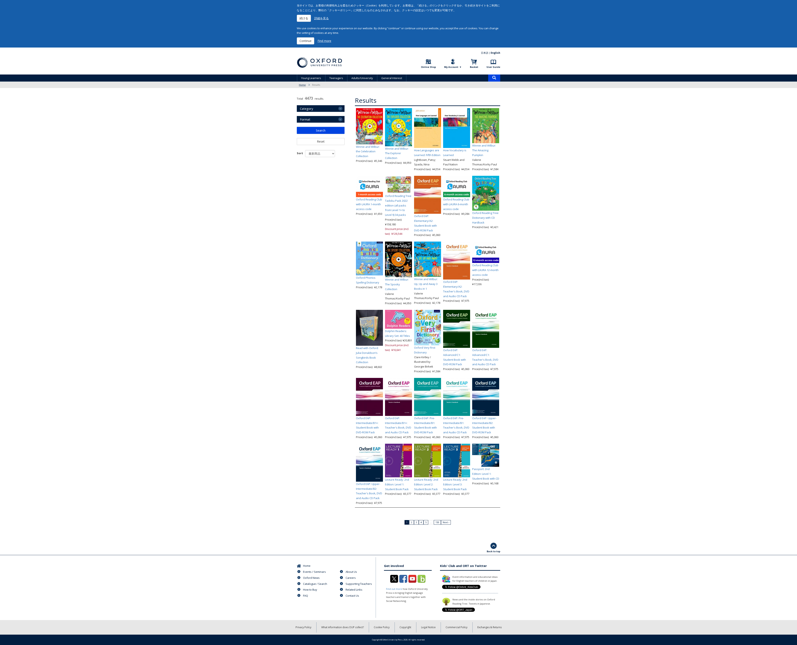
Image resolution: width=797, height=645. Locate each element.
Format (305, 119)
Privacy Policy (303, 627)
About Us (351, 572)
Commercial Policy (456, 627)
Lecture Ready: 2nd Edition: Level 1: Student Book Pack (397, 484)
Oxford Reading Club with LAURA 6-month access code (456, 204)
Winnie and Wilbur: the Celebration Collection (368, 151)
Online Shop (428, 66)
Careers (351, 578)
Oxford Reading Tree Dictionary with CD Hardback (485, 217)
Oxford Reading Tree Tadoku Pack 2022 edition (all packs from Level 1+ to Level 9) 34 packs (398, 205)
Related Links (354, 589)
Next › (446, 522)
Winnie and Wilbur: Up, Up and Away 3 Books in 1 (426, 284)
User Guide (493, 66)
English (495, 53)
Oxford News (311, 578)
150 (437, 522)
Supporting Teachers (359, 584)
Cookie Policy (382, 627)
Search (320, 130)
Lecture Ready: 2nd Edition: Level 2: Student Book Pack (426, 484)
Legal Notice (428, 627)
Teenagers (336, 78)
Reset (321, 141)
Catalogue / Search (315, 584)
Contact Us (352, 595)
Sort (300, 153)
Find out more (394, 588)
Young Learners (311, 78)
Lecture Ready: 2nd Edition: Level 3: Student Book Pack (455, 484)
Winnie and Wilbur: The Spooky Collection (397, 284)
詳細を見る (321, 18)
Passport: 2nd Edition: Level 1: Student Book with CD (485, 473)
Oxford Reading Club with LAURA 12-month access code (485, 270)
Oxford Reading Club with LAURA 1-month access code (369, 204)
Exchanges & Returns (489, 627)
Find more (324, 41)
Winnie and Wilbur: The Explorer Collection (397, 153)
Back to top (493, 551)
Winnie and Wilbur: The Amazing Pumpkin (484, 150)
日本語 (484, 53)
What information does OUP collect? (342, 627)
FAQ (305, 595)
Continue (305, 41)
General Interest (391, 78)
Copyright (405, 627)
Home (302, 84)
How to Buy (310, 589)
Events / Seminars (314, 572)
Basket (474, 66)
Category (306, 108)
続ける (303, 18)
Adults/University (362, 78)
